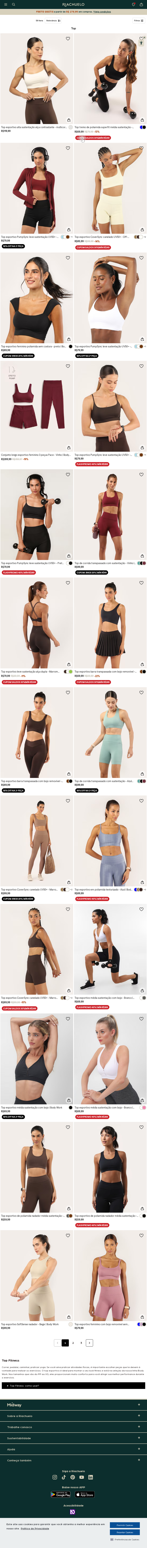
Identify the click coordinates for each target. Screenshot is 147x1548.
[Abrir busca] (13, 4)
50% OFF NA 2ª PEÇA (13, 246)
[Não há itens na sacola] (141, 4)
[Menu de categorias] (5, 4)
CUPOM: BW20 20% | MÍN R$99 (18, 356)
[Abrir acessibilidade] (141, 43)
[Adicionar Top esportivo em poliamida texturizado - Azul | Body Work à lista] (141, 800)
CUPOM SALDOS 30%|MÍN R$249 (93, 138)
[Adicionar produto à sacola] (69, 120)
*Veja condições (102, 11)
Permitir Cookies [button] (125, 1525)
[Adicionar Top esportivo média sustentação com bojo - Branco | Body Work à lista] (141, 909)
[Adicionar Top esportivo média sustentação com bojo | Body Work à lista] (68, 1018)
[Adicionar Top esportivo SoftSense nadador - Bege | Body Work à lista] (68, 1235)
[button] (125, 1539)
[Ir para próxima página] (89, 1342)
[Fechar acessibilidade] (144, 37)
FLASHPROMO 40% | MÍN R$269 (92, 464)
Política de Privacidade (35, 1528)
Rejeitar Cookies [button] (125, 1532)
